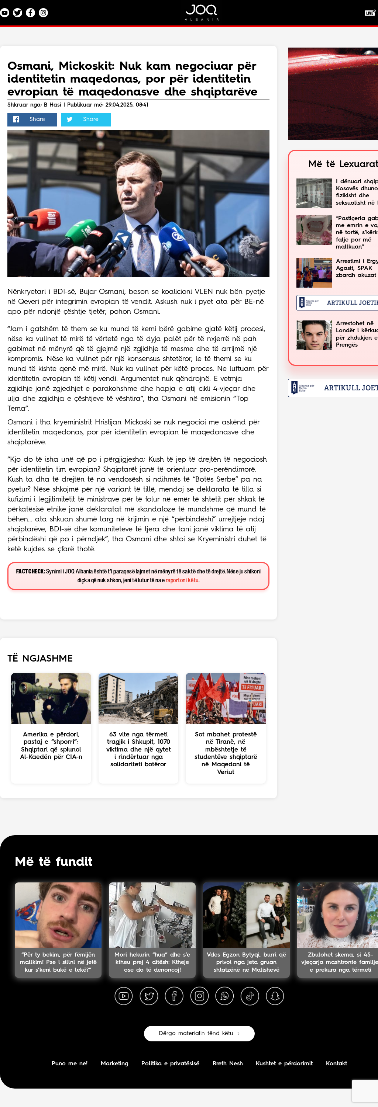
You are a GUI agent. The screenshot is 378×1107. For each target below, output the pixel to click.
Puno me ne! (69, 1064)
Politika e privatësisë (170, 1064)
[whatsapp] (224, 996)
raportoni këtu (182, 580)
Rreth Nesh (228, 1064)
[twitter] (148, 996)
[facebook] (174, 996)
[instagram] (199, 996)
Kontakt (336, 1064)
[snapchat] (275, 996)
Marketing (114, 1064)
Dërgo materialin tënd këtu (196, 1034)
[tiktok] (249, 996)
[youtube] (123, 996)
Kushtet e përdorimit (284, 1064)
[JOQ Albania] (207, 15)
